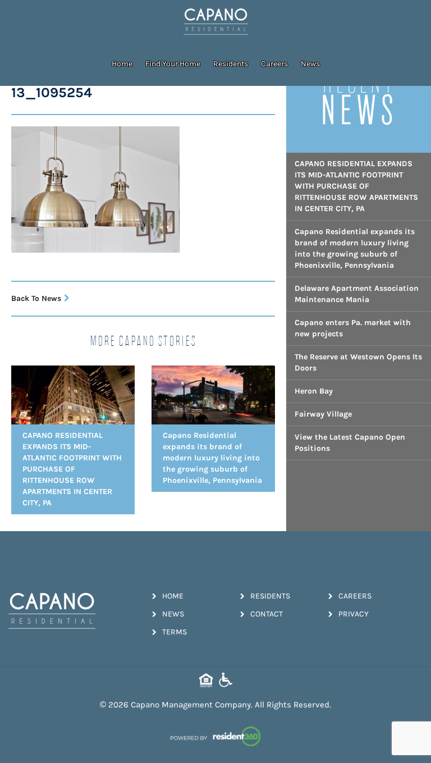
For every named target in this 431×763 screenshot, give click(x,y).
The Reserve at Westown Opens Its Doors (358, 362)
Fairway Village (323, 414)
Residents (230, 64)
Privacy (353, 614)
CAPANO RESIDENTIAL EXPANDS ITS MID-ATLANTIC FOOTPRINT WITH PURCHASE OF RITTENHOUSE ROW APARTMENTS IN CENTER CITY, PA (356, 186)
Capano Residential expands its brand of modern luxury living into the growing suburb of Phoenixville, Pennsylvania (355, 248)
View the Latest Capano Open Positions (350, 442)
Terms (174, 632)
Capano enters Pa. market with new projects (353, 328)
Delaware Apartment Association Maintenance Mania (357, 294)
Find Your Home (172, 64)
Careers (274, 64)
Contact (266, 614)
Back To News (36, 298)
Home (122, 64)
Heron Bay (314, 391)
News (310, 64)
